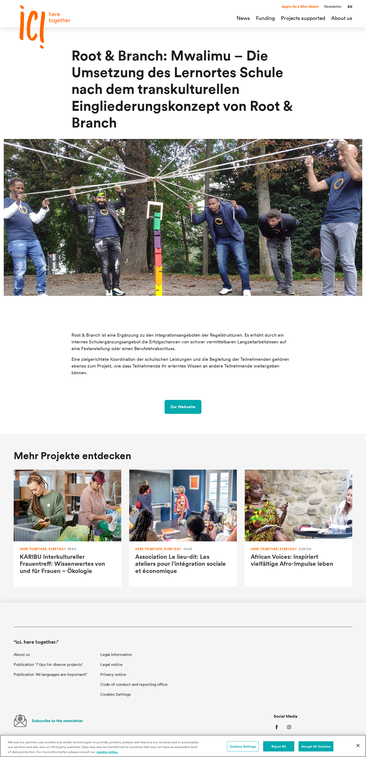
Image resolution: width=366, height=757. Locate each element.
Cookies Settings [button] (115, 694)
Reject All (278, 746)
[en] (48, 26)
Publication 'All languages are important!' (50, 674)
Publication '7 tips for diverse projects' (48, 664)
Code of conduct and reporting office (134, 684)
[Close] (358, 745)
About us (22, 654)
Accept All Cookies (316, 746)
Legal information (116, 654)
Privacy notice (113, 674)
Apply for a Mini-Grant (300, 6)
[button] (350, 7)
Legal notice (111, 664)
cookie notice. (107, 752)
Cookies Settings (243, 746)
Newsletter (333, 6)
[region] (183, 746)
